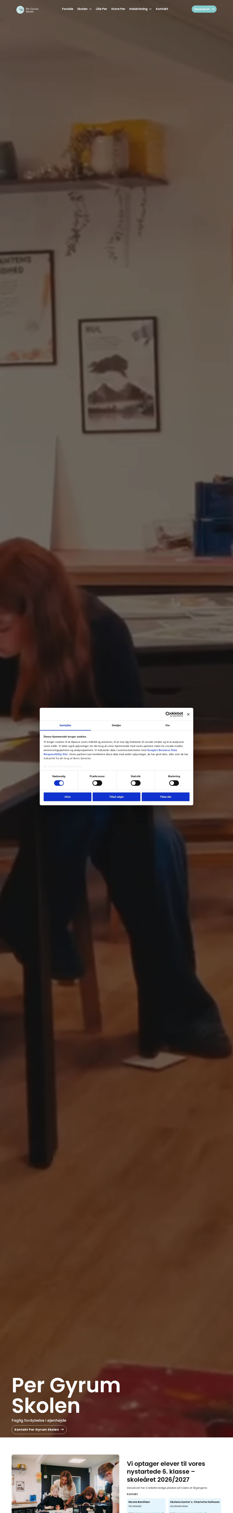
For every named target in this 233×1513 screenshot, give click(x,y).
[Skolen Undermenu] (90, 9)
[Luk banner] (188, 714)
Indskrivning (138, 9)
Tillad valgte (116, 796)
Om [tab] (167, 725)
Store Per (118, 9)
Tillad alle (165, 796)
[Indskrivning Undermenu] (150, 9)
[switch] (97, 783)
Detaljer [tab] (116, 725)
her (80, 766)
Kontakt (162, 9)
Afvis (67, 796)
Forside (67, 9)
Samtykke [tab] (65, 725)
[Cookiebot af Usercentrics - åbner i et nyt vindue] (168, 714)
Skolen (82, 9)
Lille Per (101, 9)
